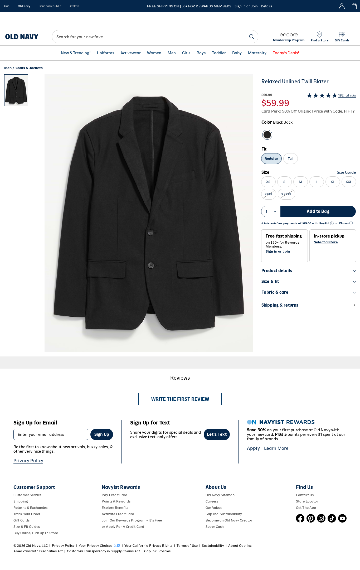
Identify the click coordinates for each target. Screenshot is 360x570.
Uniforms (105, 53)
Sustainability (213, 546)
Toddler (219, 53)
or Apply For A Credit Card (123, 527)
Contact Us (305, 495)
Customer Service (27, 495)
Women (154, 53)
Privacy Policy (28, 460)
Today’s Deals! (286, 53)
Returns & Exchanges (30, 508)
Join (286, 251)
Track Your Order (26, 514)
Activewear (130, 53)
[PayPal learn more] (332, 223)
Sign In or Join (246, 6)
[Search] (251, 36)
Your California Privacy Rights (148, 546)
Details (266, 6)
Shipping (20, 501)
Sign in (271, 251)
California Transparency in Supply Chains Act (103, 551)
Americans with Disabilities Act (38, 551)
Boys (201, 53)
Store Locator (307, 501)
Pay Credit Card (114, 495)
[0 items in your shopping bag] (353, 6)
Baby (237, 53)
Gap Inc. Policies (157, 551)
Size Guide (346, 172)
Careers (212, 501)
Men (172, 53)
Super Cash (215, 527)
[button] (128, 215)
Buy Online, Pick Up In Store (35, 533)
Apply (253, 448)
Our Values (214, 508)
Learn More (276, 448)
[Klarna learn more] (351, 223)
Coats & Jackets (29, 68)
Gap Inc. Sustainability (224, 514)
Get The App (306, 508)
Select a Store (326, 242)
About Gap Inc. (240, 546)
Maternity (257, 53)
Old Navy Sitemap (220, 495)
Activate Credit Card (118, 514)
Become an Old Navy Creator (229, 520)
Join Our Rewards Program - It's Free (132, 520)
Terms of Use (187, 546)
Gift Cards (21, 520)
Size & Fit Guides (26, 527)
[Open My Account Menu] (342, 6)
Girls (186, 53)
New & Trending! (76, 53)
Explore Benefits (115, 508)
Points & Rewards (116, 501)
